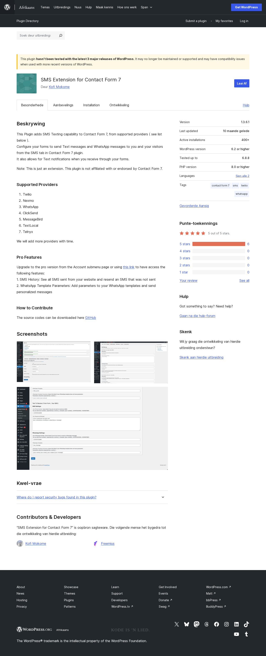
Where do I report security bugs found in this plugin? (56, 497)
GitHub (90, 318)
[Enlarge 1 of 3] (85, 347)
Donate (165, 600)
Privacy (22, 606)
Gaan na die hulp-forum (197, 316)
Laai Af (242, 83)
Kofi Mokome (59, 87)
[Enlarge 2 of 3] (162, 347)
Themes (69, 593)
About (21, 587)
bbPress (213, 600)
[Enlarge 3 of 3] (162, 392)
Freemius (108, 543)
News (20, 593)
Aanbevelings (63, 105)
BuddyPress (216, 606)
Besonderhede (32, 105)
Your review (188, 280)
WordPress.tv (122, 606)
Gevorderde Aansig (194, 206)
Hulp (246, 105)
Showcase (71, 587)
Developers (119, 600)
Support (117, 593)
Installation (91, 105)
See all (244, 280)
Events (163, 593)
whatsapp (242, 193)
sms (235, 185)
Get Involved (168, 587)
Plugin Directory (28, 21)
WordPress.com (218, 587)
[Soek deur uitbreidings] (61, 35)
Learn (115, 587)
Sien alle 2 (242, 175)
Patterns (70, 606)
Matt (211, 593)
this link (128, 267)
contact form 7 (220, 185)
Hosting (22, 600)
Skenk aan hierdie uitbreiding (201, 357)
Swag (164, 606)
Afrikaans (62, 630)
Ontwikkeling (119, 105)
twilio (244, 185)
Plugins (69, 600)
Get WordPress (246, 7)
